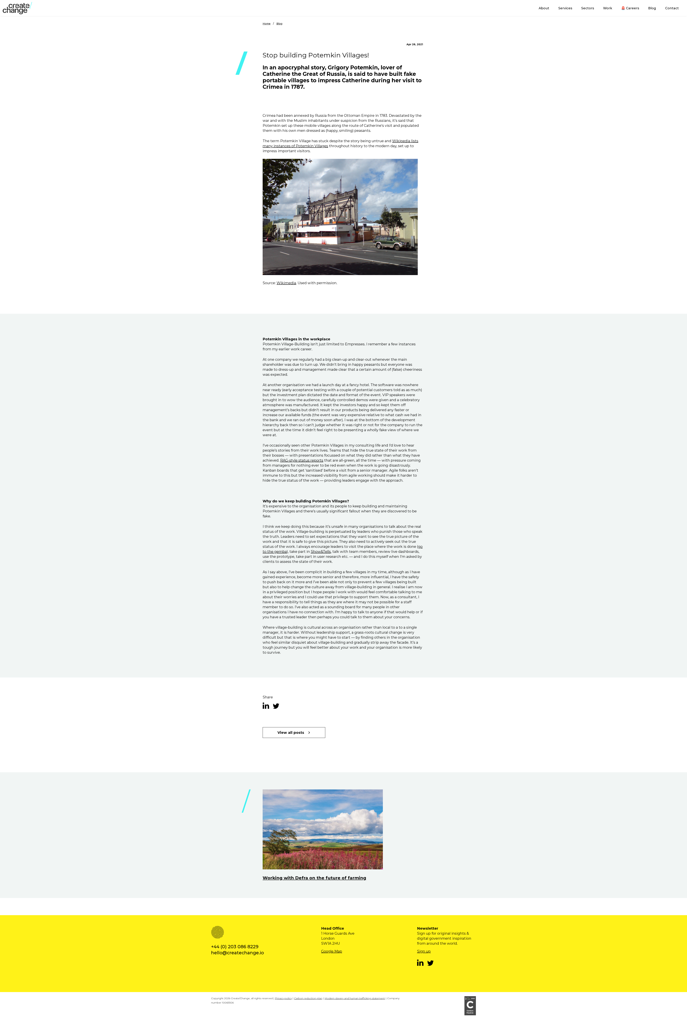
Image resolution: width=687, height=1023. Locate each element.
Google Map (331, 951)
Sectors (587, 8)
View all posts (290, 732)
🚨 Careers (630, 8)
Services (565, 8)
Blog (652, 8)
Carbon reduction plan (308, 998)
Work (607, 8)
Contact (672, 8)
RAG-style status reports (301, 460)
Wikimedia (286, 283)
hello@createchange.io (237, 952)
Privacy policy (283, 998)
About (544, 8)
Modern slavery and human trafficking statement (355, 998)
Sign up (424, 951)
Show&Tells (321, 551)
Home (267, 23)
